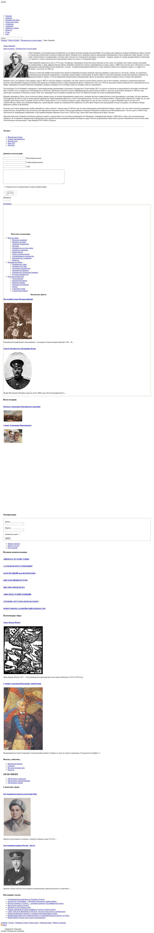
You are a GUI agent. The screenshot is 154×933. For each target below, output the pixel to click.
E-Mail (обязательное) (34, 162)
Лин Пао (11, 145)
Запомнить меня (11, 534)
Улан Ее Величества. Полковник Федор (19, 349)
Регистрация (12, 548)
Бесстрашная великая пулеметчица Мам (20, 794)
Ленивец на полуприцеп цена (19, 907)
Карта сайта (33, 923)
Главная (4, 40)
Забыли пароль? (14, 544)
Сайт (28, 167)
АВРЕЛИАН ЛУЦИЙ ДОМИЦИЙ (17, 594)
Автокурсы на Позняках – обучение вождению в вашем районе (32, 901)
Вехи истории (13, 40)
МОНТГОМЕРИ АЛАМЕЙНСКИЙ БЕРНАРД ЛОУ (24, 609)
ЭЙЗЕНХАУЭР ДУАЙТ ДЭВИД (16, 559)
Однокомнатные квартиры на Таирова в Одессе (26, 899)
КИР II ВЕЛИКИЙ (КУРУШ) (15, 580)
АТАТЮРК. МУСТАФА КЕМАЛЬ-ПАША (21, 601)
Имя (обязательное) (33, 158)
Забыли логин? (13, 546)
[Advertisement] (77, 8)
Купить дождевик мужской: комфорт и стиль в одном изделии (32, 909)
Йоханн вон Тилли (15, 137)
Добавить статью (21, 923)
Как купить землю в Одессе (18, 905)
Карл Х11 (11, 143)
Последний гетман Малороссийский (18, 299)
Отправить (7, 204)
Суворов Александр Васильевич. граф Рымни (22, 684)
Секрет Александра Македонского (17, 425)
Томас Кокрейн (9, 46)
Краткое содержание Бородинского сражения (21, 407)
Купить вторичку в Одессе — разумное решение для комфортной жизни (35, 903)
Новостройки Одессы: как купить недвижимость (26, 918)
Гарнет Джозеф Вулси (16, 139)
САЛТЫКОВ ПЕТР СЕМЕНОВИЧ (17, 566)
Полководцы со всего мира (31, 40)
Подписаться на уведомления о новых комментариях (26, 187)
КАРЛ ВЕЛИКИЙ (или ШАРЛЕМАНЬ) (19, 573)
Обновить (7, 197)
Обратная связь (45, 923)
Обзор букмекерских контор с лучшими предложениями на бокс (32, 913)
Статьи (11, 923)
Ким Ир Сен (12, 141)
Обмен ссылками (59, 923)
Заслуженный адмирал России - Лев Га (19, 845)
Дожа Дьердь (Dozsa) (11, 622)
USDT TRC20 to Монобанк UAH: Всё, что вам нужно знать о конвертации (36, 911)
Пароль (8, 528)
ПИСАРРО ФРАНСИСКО (14, 587)
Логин (7, 522)
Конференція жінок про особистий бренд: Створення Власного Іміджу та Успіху (38, 916)
